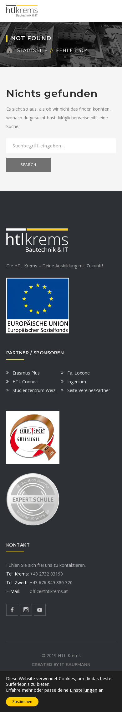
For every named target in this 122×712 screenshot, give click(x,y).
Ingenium (76, 382)
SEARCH (28, 164)
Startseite (32, 50)
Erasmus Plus (26, 373)
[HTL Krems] (22, 10)
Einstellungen (83, 690)
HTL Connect (26, 382)
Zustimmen (22, 701)
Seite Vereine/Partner (88, 390)
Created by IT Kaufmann (61, 664)
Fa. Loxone (78, 373)
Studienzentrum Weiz (34, 390)
